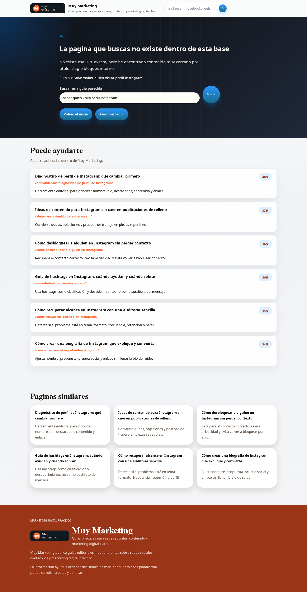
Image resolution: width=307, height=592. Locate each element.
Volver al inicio (76, 114)
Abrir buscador (111, 114)
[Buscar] (223, 8)
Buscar (211, 94)
